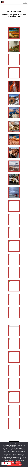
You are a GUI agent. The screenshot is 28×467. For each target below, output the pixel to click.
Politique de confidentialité (14, 464)
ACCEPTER (11, 462)
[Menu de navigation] (25, 2)
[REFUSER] (26, 454)
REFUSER (18, 462)
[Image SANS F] (2, 2)
